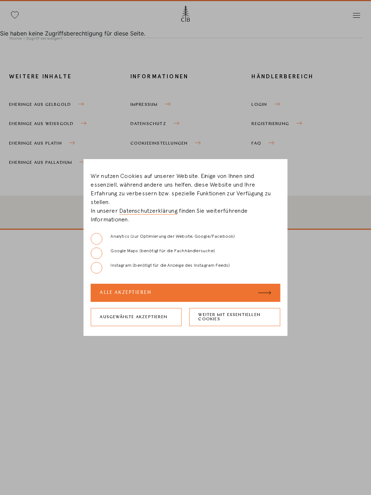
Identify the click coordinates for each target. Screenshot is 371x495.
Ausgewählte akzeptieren (133, 317)
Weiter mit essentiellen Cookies (229, 317)
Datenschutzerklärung (148, 211)
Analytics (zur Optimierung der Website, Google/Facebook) (173, 236)
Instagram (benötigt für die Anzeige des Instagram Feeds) (170, 265)
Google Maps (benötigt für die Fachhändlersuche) (162, 251)
